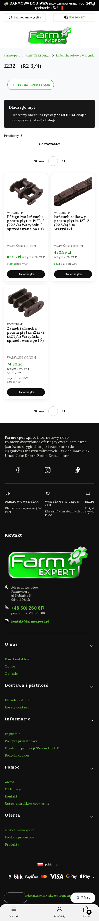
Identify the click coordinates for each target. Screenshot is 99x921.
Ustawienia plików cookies (25, 804)
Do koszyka (26, 274)
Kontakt (11, 796)
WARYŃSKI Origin (37, 55)
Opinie (10, 666)
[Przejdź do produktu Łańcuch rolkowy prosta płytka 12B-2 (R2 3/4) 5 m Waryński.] (73, 191)
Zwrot (9, 782)
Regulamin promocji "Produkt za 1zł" (32, 748)
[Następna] (93, 5)
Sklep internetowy (48, 895)
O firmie (11, 674)
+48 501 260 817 (27, 608)
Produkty (12, 844)
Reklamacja (13, 789)
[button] (49, 646)
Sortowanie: (49, 144)
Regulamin (12, 734)
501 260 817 (77, 17)
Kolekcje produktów (20, 837)
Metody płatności (18, 700)
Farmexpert (12, 55)
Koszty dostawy (17, 707)
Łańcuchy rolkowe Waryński (75, 55)
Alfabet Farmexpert (19, 830)
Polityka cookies (17, 755)
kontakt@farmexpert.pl (30, 621)
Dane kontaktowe (18, 659)
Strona (39, 161)
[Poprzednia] (5, 5)
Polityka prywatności (21, 741)
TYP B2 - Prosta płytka (34, 84)
